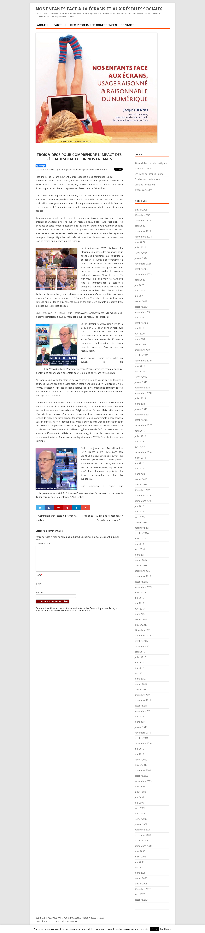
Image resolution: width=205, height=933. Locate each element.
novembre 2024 (143, 231)
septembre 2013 (143, 587)
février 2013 (141, 619)
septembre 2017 (143, 425)
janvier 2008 (141, 883)
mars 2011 (140, 721)
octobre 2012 (141, 640)
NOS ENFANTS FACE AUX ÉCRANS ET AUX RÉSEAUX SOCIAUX (99, 9)
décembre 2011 (142, 694)
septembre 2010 (143, 743)
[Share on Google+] (58, 507)
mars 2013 (140, 614)
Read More (165, 929)
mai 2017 (139, 441)
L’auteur (59, 25)
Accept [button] (154, 929)
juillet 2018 (140, 398)
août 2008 (140, 851)
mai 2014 (139, 544)
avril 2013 (140, 608)
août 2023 (140, 279)
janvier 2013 (141, 624)
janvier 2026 (141, 209)
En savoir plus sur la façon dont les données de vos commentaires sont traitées (76, 609)
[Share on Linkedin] (76, 507)
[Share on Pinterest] (67, 507)
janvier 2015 (141, 522)
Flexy (64, 921)
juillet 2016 (140, 457)
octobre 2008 (141, 840)
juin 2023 (139, 285)
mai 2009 (139, 802)
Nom (39, 574)
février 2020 (141, 344)
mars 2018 (140, 403)
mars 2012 (140, 678)
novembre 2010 (143, 732)
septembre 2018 (143, 393)
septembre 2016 (143, 452)
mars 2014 (140, 554)
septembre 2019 (143, 360)
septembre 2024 (143, 236)
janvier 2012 (141, 689)
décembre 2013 (142, 570)
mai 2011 (139, 716)
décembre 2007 (142, 889)
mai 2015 (139, 511)
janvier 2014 (141, 565)
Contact (127, 25)
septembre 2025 (143, 220)
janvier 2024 (141, 258)
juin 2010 (139, 748)
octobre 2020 (141, 322)
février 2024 (141, 252)
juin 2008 (139, 862)
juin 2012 (139, 662)
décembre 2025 (142, 215)
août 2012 (140, 651)
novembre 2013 (143, 576)
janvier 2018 (141, 409)
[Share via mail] (85, 507)
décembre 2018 (142, 387)
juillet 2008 (140, 856)
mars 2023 (140, 290)
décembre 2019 (142, 349)
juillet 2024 (140, 247)
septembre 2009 (143, 781)
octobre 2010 (141, 738)
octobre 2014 (141, 533)
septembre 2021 (143, 312)
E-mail (40, 583)
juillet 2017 (140, 436)
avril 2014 (140, 549)
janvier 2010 (141, 764)
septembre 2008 (143, 845)
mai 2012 (139, 667)
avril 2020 (140, 333)
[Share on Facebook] (49, 507)
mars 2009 (140, 813)
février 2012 (141, 684)
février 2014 (141, 560)
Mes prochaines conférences (93, 25)
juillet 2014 (140, 538)
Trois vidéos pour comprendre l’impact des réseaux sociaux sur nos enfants (79, 156)
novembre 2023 (143, 263)
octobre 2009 (141, 775)
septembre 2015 (143, 500)
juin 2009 (139, 797)
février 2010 (141, 759)
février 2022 (141, 301)
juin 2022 (139, 295)
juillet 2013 (140, 592)
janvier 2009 (141, 824)
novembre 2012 (143, 635)
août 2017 (140, 430)
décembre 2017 (142, 414)
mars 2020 (140, 339)
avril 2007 (140, 894)
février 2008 (141, 878)
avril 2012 (140, 673)
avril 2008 (140, 867)
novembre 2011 (143, 700)
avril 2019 (140, 371)
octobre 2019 (141, 355)
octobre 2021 (141, 306)
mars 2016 (140, 473)
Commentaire (44, 543)
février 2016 (141, 479)
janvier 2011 (141, 727)
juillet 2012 (140, 657)
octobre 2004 (141, 899)
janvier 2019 (141, 382)
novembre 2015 (143, 495)
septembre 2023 (143, 274)
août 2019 (140, 366)
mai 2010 (139, 754)
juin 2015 (139, 506)
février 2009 (141, 818)
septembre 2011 (143, 711)
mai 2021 (139, 317)
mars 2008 (140, 872)
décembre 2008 (142, 829)
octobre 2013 (141, 581)
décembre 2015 (142, 490)
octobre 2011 (141, 705)
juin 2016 (139, 463)
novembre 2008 (143, 835)
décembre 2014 (142, 527)
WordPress (50, 921)
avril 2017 (140, 446)
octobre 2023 (141, 268)
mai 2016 (139, 468)
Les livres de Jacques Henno (149, 173)
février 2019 (141, 376)
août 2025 (140, 225)
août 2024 (140, 242)
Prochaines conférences (147, 179)
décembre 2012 (142, 630)
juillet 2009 (140, 791)
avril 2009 (140, 808)
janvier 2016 (141, 484)
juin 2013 (139, 597)
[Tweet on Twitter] (40, 507)
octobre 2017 (141, 419)
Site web (40, 592)
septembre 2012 (143, 646)
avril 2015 (140, 517)
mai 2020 (139, 328)
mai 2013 (139, 603)
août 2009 (140, 786)
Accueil (43, 25)
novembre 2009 (143, 770)
